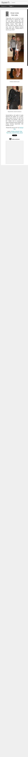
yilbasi (21, 133)
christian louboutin (15, 131)
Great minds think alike (15, 14)
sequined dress (15, 133)
